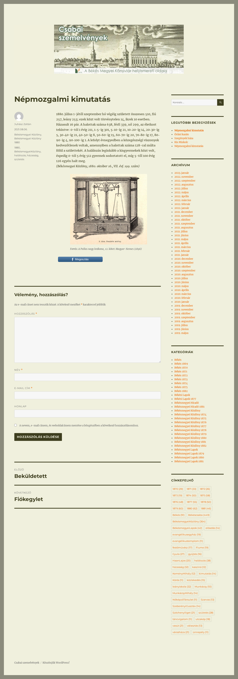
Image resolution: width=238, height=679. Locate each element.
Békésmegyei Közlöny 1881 (190, 441)
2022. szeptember (184, 180)
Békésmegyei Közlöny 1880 (190, 438)
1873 (177, 495)
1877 (192, 501)
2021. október (182, 219)
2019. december (183, 305)
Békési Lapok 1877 (185, 399)
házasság (32, 155)
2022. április (181, 196)
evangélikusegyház (187, 534)
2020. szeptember (184, 270)
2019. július (181, 325)
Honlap (20, 406)
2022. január (181, 208)
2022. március (182, 200)
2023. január (181, 172)
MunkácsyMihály (185, 593)
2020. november (184, 262)
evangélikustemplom (188, 540)
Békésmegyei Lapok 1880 (189, 457)
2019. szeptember (184, 317)
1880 (17, 147)
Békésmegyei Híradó (186, 402)
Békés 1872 (181, 375)
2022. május (181, 192)
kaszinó (199, 567)
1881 (206, 508)
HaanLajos (182, 560)
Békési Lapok (182, 395)
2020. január (181, 301)
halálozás (20, 155)
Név (18, 369)
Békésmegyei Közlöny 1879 (190, 434)
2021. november (183, 215)
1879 (178, 508)
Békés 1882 (181, 391)
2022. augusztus (184, 184)
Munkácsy (203, 586)
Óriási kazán (181, 134)
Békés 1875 (181, 387)
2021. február (182, 251)
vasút (178, 625)
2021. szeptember (184, 223)
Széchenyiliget (184, 612)
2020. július (181, 278)
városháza (181, 632)
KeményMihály (184, 573)
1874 (191, 495)
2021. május (181, 239)
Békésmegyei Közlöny (27, 134)
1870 (178, 488)
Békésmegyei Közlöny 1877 (190, 426)
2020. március (182, 294)
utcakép (203, 619)
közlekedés (196, 580)
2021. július (181, 231)
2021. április (181, 243)
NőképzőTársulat (185, 599)
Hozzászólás (25, 313)
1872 (205, 488)
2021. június (181, 235)
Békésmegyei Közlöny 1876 (190, 422)
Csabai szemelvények (26, 662)
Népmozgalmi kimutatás (188, 146)
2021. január (181, 255)
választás (194, 625)
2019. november (183, 309)
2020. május (181, 286)
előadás (213, 527)
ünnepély (200, 632)
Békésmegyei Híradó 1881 (189, 406)
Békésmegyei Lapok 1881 (189, 461)
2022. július (181, 188)
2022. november (184, 176)
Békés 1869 (181, 363)
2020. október (182, 266)
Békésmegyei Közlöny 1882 (190, 445)
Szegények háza (183, 138)
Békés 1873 (180, 379)
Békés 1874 (181, 383)
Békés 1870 (181, 367)
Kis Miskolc (181, 142)
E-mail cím (23, 388)
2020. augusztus (184, 274)
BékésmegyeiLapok (187, 527)
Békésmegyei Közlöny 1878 (190, 430)
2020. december (183, 258)
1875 (205, 495)
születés (19, 159)
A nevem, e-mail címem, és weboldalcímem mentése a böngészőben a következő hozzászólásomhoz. (79, 425)
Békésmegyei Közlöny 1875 (190, 418)
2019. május (181, 333)
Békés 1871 (180, 371)
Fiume (202, 547)
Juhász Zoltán (22, 124)
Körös (178, 580)
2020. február (182, 298)
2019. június (181, 329)
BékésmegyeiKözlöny (27, 151)
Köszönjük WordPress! (56, 662)
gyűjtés (195, 554)
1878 (206, 501)
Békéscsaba (199, 514)
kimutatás (207, 573)
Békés (177, 359)
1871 (191, 488)
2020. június (181, 282)
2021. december (183, 212)
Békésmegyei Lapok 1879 (189, 453)
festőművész (182, 547)
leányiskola (182, 586)
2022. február (182, 204)
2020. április (181, 290)
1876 (178, 501)
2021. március (182, 247)
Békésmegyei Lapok (186, 449)
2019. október (182, 313)
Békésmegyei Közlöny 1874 (190, 414)
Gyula (178, 554)
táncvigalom (182, 619)
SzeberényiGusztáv (186, 606)
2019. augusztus (183, 321)
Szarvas (207, 599)
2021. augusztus (183, 227)
